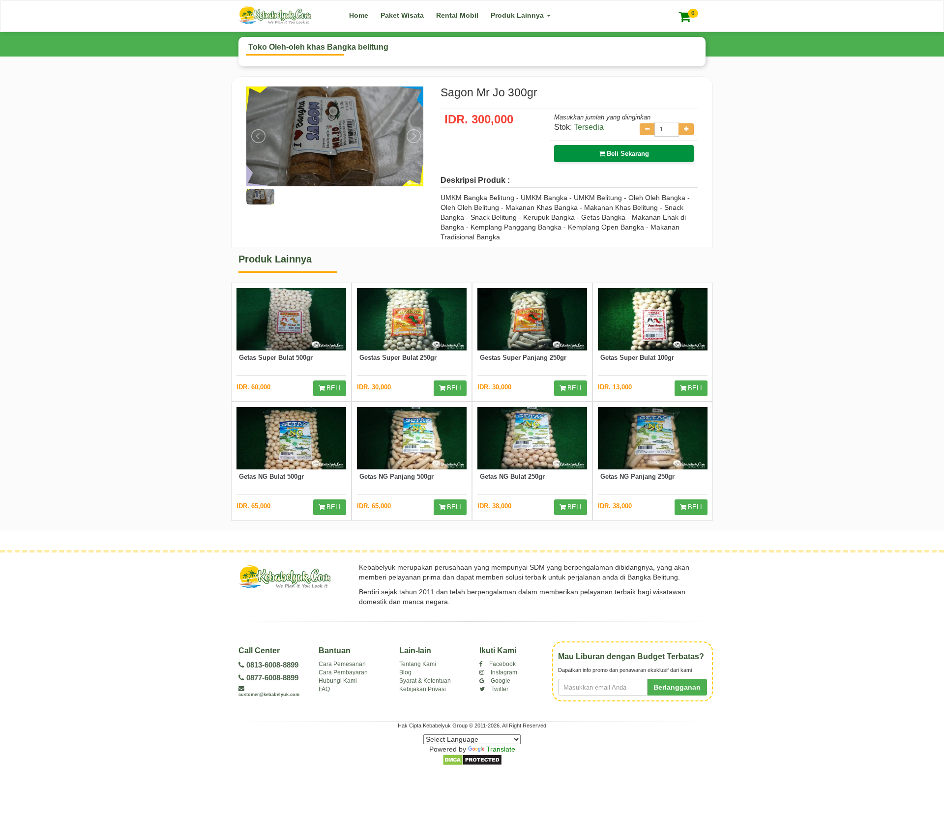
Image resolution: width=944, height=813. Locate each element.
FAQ (324, 689)
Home (358, 15)
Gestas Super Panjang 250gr (523, 357)
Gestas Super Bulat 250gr (398, 357)
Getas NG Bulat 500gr (271, 476)
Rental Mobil (457, 15)
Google (499, 680)
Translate (500, 749)
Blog (405, 672)
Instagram (503, 672)
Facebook (502, 664)
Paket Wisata (402, 15)
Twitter (499, 689)
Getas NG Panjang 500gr (396, 476)
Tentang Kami (417, 664)
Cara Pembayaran (343, 672)
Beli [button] (332, 388)
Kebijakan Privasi (422, 689)
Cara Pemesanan (342, 664)
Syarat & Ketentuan (425, 680)
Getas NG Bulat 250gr (512, 476)
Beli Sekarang (627, 153)
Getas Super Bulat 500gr (276, 357)
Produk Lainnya (518, 15)
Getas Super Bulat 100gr (637, 357)
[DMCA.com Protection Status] (472, 759)
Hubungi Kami (338, 680)
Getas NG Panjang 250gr (637, 476)
